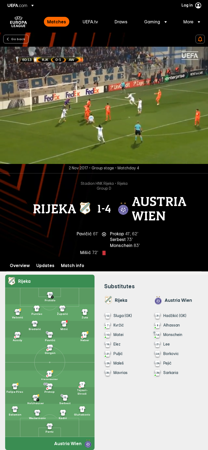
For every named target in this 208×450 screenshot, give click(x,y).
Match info (72, 265)
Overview (20, 265)
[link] (57, 22)
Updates (45, 265)
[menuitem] (58, 22)
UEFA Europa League (18, 21)
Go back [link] (18, 39)
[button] (155, 22)
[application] (104, 105)
